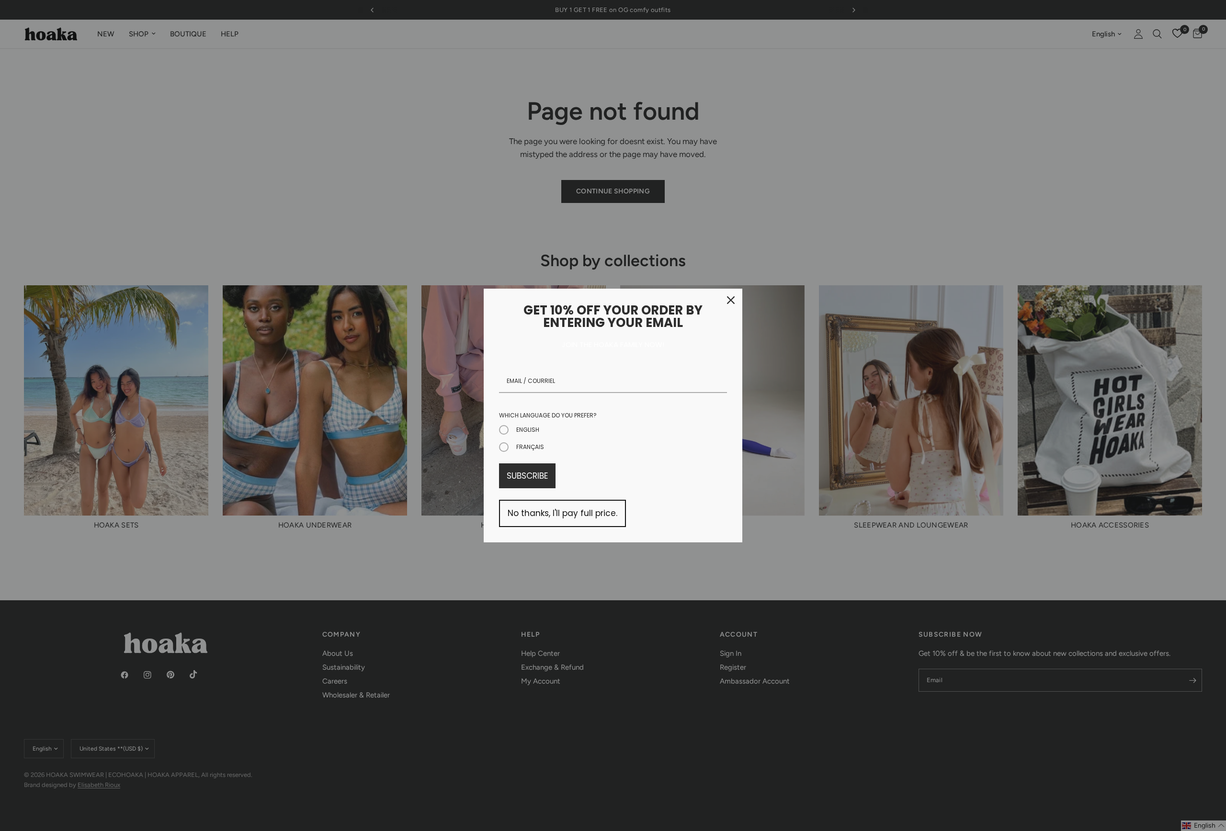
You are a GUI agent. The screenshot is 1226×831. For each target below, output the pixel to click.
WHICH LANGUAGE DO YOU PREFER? (548, 415)
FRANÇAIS (530, 447)
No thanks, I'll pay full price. (562, 513)
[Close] (730, 300)
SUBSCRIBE (527, 476)
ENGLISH (527, 430)
